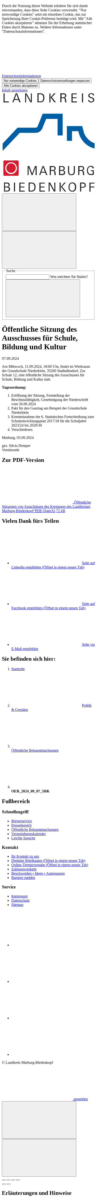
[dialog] (48, 46)
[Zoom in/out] (18, 1180)
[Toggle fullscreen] (13, 1180)
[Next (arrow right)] (8, 1184)
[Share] (8, 1180)
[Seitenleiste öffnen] (39, 250)
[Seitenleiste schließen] (39, 1158)
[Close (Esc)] (4, 1180)
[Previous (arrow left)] (4, 1184)
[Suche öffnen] (39, 212)
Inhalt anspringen (15, 90)
